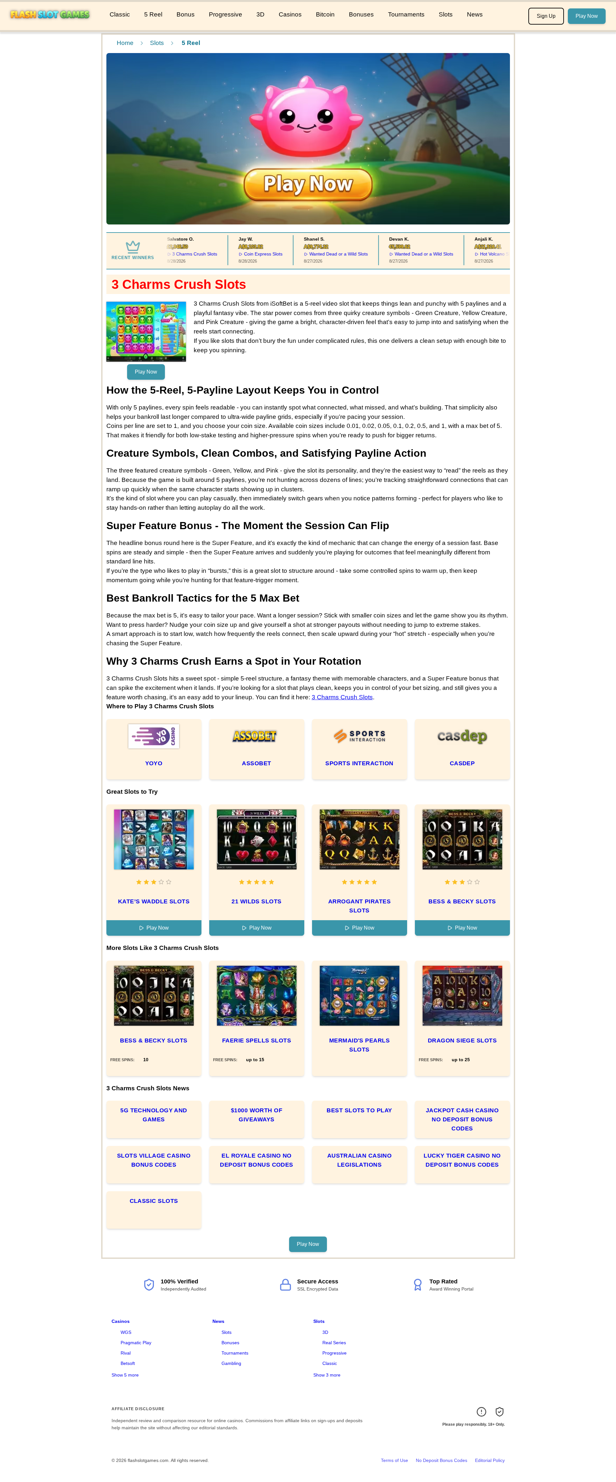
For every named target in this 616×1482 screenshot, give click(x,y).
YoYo (154, 763)
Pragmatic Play (136, 1342)
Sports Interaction (359, 763)
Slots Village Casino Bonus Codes (153, 1160)
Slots (446, 14)
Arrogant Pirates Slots (359, 906)
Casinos (290, 14)
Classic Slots (154, 1201)
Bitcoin (325, 14)
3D (260, 14)
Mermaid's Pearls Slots (359, 1045)
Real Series (334, 1342)
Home (125, 42)
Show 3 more (326, 1375)
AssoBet (256, 763)
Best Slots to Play (359, 1110)
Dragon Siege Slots (462, 1040)
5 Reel (153, 14)
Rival (126, 1353)
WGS (126, 1332)
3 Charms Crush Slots (182, 253)
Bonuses (361, 14)
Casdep (462, 763)
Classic (120, 14)
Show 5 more (125, 1375)
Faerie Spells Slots (256, 1040)
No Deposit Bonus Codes (441, 1460)
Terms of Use (394, 1460)
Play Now (587, 16)
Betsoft (128, 1363)
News (475, 14)
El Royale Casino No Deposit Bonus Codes (256, 1160)
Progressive (225, 14)
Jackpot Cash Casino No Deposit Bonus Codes (462, 1119)
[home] (53, 25)
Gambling (231, 1363)
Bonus (186, 14)
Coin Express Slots (251, 253)
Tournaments (406, 14)
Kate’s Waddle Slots (154, 901)
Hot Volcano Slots (486, 253)
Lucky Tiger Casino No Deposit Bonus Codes (462, 1160)
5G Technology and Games (153, 1115)
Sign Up (546, 16)
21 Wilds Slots (256, 901)
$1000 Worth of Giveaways (256, 1115)
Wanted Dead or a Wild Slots (326, 253)
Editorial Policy (490, 1460)
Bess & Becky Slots (462, 901)
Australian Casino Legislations (359, 1160)
